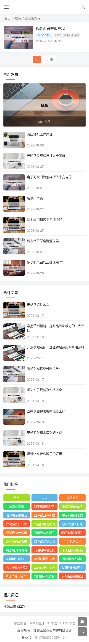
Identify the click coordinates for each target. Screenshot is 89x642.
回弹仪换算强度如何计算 (44, 559)
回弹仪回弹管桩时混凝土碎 (46, 411)
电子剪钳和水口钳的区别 (44, 432)
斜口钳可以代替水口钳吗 (44, 576)
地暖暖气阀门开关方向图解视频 (16, 559)
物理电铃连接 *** (16, 576)
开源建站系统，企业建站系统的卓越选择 (55, 347)
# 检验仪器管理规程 (67, 35)
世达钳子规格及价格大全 (44, 389)
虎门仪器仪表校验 (16, 542)
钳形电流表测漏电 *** (16, 550)
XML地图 (35, 623)
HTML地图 (68, 623)
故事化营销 (16, 506)
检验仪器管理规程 (50, 28)
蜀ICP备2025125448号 (51, 637)
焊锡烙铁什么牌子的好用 (44, 453)
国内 (44, 498)
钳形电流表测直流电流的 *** (72, 559)
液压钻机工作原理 (39, 134)
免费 (16, 498)
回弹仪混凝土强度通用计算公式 (44, 542)
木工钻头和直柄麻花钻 (72, 550)
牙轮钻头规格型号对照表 (72, 576)
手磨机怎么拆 (72, 541)
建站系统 (73, 498)
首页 (7, 18)
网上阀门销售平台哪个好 (44, 219)
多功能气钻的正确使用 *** (45, 262)
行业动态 (45, 35)
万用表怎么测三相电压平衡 (44, 533)
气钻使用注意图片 (44, 524)
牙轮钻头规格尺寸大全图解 (46, 155)
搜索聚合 (20, 623)
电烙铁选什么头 (38, 304)
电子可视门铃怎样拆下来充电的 (49, 176)
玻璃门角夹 (35, 198)
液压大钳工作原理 (72, 524)
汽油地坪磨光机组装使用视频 (44, 550)
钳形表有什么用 (16, 532)
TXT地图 (51, 623)
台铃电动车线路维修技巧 (16, 568)
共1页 (49, 59)
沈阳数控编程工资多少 (72, 568)
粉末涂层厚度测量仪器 (43, 240)
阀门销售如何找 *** (72, 533)
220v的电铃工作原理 (44, 568)
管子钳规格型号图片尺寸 (44, 368)
